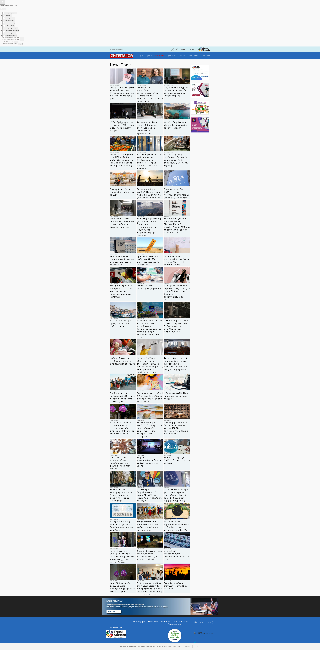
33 (155, 594)
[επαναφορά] (1, 9)
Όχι (197, 646)
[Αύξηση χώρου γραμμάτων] (21, 44)
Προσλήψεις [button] (171, 56)
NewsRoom (159, 56)
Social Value (193, 56)
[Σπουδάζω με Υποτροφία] (200, 90)
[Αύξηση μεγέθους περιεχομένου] (23, 38)
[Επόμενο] (158, 594)
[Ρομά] (200, 125)
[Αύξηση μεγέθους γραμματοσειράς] (23, 40)
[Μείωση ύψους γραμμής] (15, 42)
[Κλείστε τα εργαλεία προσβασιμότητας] (4, 9)
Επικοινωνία (206, 56)
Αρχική (140, 56)
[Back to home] (121, 55)
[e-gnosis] (200, 72)
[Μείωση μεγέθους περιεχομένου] (21, 38)
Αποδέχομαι (187, 646)
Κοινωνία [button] (182, 56)
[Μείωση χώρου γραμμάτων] (19, 44)
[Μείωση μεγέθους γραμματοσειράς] (21, 40)
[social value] (200, 107)
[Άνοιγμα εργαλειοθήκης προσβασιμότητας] (2, 2)
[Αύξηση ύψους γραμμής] (17, 42)
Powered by (194, 49)
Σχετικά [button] (149, 56)
